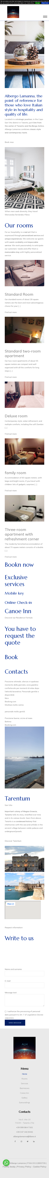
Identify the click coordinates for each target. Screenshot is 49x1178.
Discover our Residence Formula (18, 617)
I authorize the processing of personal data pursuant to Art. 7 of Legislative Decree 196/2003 (24, 1014)
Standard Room (19, 294)
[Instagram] (21, 1141)
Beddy (12, 1166)
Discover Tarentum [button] (13, 841)
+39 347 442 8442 (24, 1132)
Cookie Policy (39, 1166)
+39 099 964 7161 (24, 1127)
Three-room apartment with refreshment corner (22, 534)
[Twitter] (27, 1141)
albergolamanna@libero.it (24, 1136)
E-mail (7, 981)
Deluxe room (16, 415)
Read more (45, 3)
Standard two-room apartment (23, 353)
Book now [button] (9, 142)
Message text (11, 992)
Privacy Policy (24, 1166)
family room (15, 472)
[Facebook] (15, 1141)
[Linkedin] (34, 1141)
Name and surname (13, 969)
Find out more (11, 312)
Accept (37, 3)
